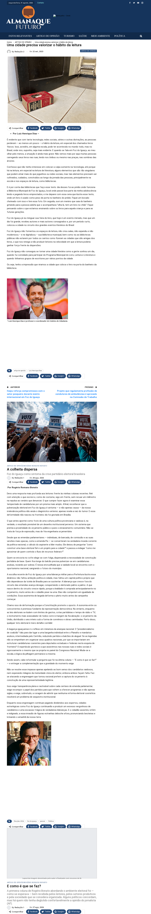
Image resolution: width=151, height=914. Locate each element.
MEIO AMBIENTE (100, 36)
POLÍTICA (119, 36)
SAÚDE (83, 36)
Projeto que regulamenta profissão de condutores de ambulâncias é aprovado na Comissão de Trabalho (76, 394)
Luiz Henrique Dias (35, 370)
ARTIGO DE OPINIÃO (47, 36)
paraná (42, 821)
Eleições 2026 (19, 821)
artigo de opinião (20, 370)
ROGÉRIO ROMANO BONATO (35, 466)
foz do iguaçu (32, 821)
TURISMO (69, 36)
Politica (51, 821)
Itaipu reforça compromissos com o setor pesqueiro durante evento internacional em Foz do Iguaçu (26, 394)
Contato (40, 3)
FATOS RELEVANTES (20, 36)
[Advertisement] (52, 344)
